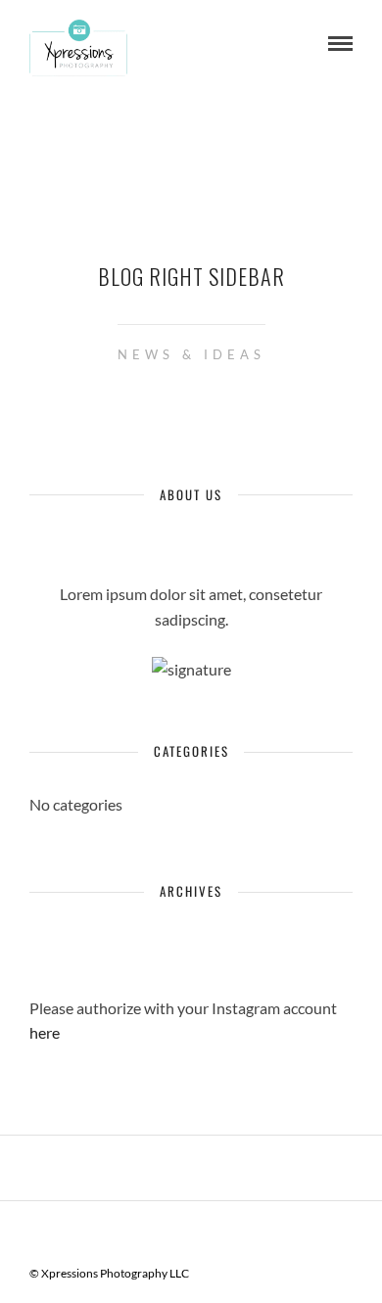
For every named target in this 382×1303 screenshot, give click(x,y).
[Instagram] (223, 1230)
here (44, 1032)
